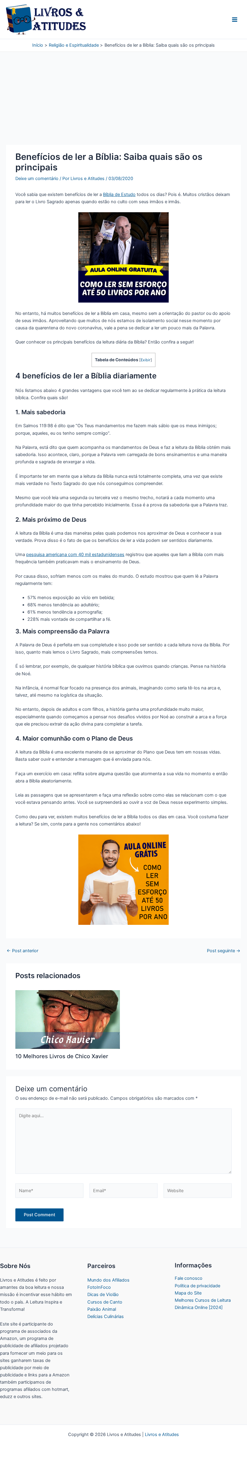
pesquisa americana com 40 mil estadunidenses (75, 554)
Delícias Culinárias (105, 1316)
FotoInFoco (99, 1287)
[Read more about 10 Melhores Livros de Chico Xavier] (67, 1019)
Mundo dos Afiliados (108, 1280)
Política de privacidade (197, 1285)
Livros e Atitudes (162, 1434)
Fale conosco (188, 1278)
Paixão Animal (101, 1309)
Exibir (146, 360)
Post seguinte (223, 951)
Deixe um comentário (36, 178)
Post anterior (22, 951)
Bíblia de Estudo (119, 194)
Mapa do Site (188, 1293)
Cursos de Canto (104, 1302)
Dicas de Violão (103, 1294)
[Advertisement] (123, 100)
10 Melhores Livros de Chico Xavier (61, 1056)
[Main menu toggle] (234, 19)
